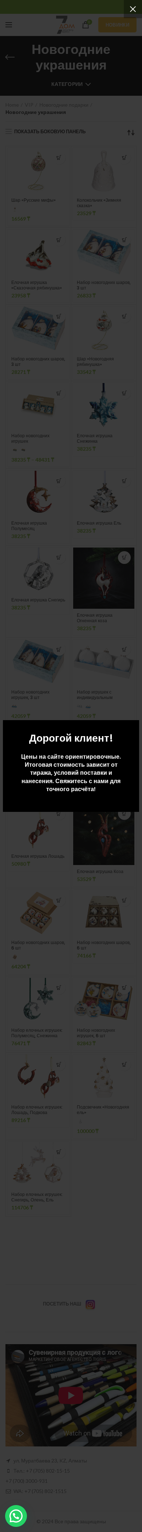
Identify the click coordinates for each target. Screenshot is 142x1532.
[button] (16, 1516)
